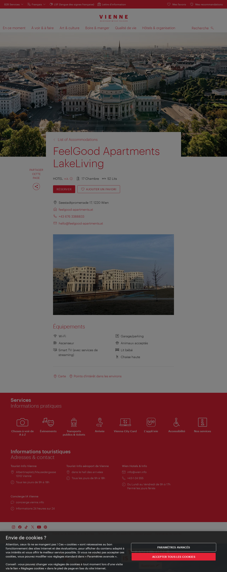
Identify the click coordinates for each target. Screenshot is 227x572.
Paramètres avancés (173, 547)
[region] (113, 551)
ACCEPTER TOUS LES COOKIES (173, 556)
